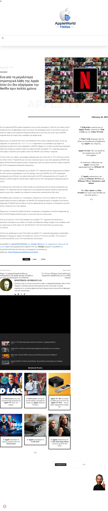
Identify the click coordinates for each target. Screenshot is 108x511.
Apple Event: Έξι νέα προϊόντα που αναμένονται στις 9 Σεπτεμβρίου (91, 153)
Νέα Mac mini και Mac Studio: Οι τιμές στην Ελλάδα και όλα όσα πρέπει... (91, 192)
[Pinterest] (12, 117)
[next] (85, 465)
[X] (95, 19)
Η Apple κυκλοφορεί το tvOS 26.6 (35, 441)
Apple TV (6, 67)
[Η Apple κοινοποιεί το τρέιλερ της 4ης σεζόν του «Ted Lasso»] (11, 425)
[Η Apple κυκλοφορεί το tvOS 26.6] (35, 425)
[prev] (83, 465)
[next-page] (36, 452)
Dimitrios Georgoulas (28, 280)
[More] (21, 117)
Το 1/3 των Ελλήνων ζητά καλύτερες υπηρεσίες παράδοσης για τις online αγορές (56, 275)
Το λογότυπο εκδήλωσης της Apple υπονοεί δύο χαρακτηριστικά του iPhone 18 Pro (91, 165)
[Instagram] (88, 19)
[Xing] (24, 294)
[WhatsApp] (17, 117)
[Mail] (18, 294)
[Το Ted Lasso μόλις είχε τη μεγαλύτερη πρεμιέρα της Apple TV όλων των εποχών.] (11, 384)
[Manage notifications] (4, 506)
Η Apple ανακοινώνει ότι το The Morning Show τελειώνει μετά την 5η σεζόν (59, 443)
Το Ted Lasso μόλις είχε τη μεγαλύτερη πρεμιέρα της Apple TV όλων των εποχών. (11, 402)
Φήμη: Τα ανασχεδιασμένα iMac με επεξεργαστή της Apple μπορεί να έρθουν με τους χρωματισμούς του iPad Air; (16, 275)
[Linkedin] (15, 294)
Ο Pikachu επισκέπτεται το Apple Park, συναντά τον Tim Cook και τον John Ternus (91, 129)
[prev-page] (34, 452)
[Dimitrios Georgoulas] (6, 287)
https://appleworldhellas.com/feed (23, 252)
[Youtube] (98, 19)
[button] (3, 38)
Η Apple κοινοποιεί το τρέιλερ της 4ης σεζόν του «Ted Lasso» (11, 442)
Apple (35, 259)
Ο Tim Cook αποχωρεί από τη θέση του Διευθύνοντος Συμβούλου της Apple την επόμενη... (91, 141)
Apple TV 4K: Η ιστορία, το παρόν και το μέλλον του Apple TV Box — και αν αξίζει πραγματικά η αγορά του (59, 403)
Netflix (43, 259)
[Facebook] (85, 19)
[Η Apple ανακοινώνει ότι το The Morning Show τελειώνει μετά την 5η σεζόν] (60, 425)
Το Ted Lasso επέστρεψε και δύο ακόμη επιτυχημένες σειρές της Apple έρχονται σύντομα (35, 402)
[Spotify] (91, 19)
